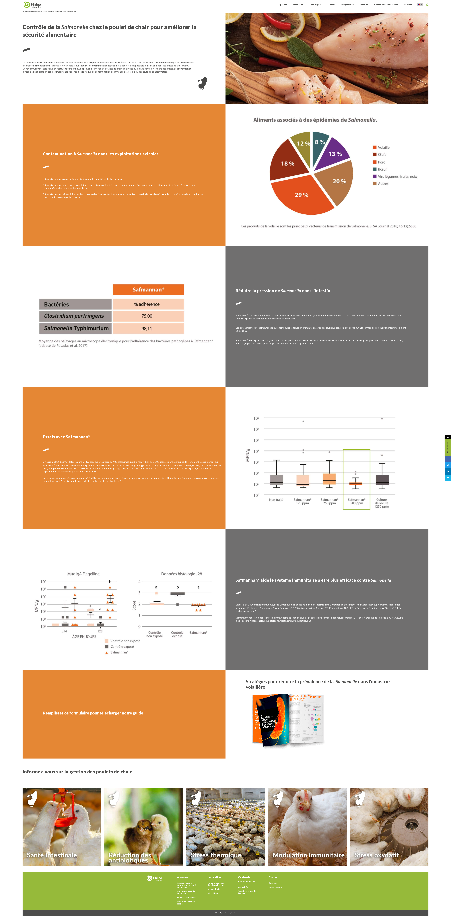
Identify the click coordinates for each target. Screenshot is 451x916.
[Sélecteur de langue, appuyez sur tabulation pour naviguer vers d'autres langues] (420, 4)
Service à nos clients (186, 898)
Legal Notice (232, 913)
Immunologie (214, 889)
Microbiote (213, 893)
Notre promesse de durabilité (186, 892)
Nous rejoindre (275, 887)
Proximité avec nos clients (186, 903)
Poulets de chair (40, 11)
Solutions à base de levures (247, 892)
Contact (273, 883)
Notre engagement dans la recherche (217, 884)
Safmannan (241, 315)
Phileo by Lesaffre (28, 11)
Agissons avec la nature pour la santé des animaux (186, 885)
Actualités (243, 887)
